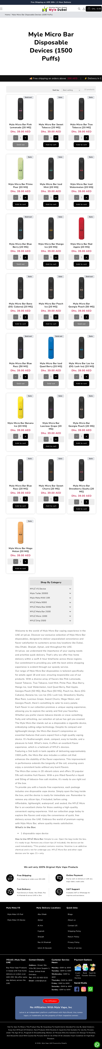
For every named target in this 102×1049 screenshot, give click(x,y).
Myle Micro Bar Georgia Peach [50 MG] (82, 305)
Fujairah (41, 931)
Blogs (70, 914)
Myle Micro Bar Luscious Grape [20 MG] (51, 426)
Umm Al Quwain (45, 948)
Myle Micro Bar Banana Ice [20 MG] (21, 424)
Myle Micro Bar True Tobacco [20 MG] (81, 126)
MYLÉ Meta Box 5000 (40, 607)
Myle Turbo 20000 (39, 593)
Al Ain (40, 925)
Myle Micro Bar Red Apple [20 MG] (81, 245)
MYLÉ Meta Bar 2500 (40, 611)
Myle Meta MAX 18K (40, 597)
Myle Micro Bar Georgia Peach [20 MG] (82, 424)
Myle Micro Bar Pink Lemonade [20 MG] (20, 126)
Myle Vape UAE (47, 1043)
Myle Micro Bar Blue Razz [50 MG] (20, 365)
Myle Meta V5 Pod (15, 914)
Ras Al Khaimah (44, 942)
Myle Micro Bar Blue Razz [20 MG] (20, 487)
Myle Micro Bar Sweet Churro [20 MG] (51, 487)
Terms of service (75, 948)
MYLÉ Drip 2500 (38, 620)
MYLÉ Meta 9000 (38, 602)
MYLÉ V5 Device (38, 588)
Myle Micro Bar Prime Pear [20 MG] (20, 186)
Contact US (72, 925)
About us (72, 920)
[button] (79, 9)
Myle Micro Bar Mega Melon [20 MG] (20, 550)
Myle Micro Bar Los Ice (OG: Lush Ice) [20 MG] (81, 365)
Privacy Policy (73, 942)
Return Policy (73, 937)
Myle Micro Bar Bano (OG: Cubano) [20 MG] (20, 305)
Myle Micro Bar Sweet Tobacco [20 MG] (51, 126)
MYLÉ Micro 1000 (38, 616)
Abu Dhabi (42, 914)
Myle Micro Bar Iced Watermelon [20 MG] (81, 186)
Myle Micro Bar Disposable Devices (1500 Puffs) (32, 14)
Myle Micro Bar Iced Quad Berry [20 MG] (51, 365)
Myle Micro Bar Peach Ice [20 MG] (51, 305)
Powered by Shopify (60, 1043)
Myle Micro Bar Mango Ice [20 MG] (51, 245)
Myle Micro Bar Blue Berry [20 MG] (20, 245)
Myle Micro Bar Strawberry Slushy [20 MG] (81, 488)
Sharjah (41, 937)
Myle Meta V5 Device (16, 920)
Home (7, 14)
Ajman (40, 920)
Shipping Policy (74, 931)
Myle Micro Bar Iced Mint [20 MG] (51, 186)
